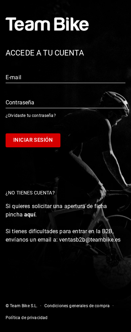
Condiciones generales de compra (77, 305)
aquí (29, 214)
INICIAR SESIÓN (33, 140)
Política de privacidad (27, 317)
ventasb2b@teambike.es (90, 239)
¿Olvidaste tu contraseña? (31, 115)
